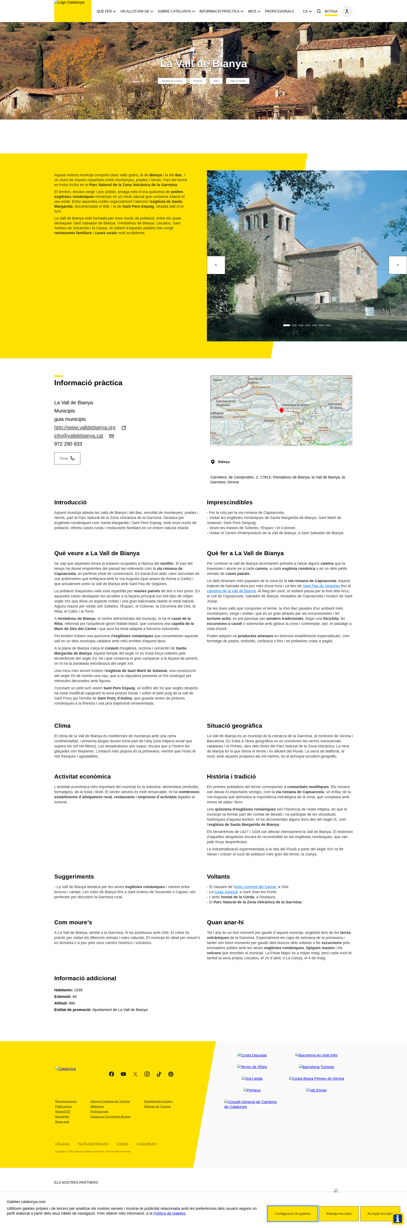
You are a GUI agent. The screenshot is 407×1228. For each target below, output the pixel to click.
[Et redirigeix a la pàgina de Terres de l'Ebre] (252, 1067)
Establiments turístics (158, 1101)
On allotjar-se (134, 11)
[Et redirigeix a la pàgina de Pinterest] (170, 1074)
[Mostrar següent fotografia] (398, 265)
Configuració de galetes (293, 1213)
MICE (252, 11)
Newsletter (62, 1116)
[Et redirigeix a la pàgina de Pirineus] (252, 1090)
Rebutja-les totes (339, 1213)
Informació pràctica (219, 11)
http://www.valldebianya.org (85, 427)
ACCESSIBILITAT (147, 1143)
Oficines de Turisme (157, 1106)
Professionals (279, 11)
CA (305, 11)
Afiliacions (97, 1106)
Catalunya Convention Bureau (110, 1116)
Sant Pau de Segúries (321, 586)
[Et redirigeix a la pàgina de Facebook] (111, 1074)
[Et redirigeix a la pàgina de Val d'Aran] (316, 1090)
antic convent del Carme (255, 887)
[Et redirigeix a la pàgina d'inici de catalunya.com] (68, 1074)
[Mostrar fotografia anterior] (216, 265)
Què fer (104, 11)
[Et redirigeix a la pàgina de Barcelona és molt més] (316, 1055)
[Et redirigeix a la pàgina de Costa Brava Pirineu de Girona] (316, 1078)
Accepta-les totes (380, 1213)
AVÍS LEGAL (62, 1143)
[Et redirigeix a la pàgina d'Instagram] (147, 1074)
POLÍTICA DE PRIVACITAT (93, 1143)
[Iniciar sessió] (347, 11)
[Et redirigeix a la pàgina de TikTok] (159, 1074)
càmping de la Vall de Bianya (231, 591)
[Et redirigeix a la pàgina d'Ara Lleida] (252, 1078)
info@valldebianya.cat (78, 435)
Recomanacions (66, 1101)
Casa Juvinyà (226, 892)
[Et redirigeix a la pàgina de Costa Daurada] (252, 1055)
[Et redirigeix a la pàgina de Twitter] (135, 1074)
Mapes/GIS (62, 1111)
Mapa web (62, 1121)
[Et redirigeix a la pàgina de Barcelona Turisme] (316, 1067)
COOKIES (122, 1143)
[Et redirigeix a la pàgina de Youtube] (123, 1074)
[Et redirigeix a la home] (73, 11)
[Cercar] (318, 11)
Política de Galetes (169, 1213)
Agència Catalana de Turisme (110, 1101)
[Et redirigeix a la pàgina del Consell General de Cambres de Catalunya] (252, 1104)
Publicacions (63, 1106)
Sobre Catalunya (174, 11)
